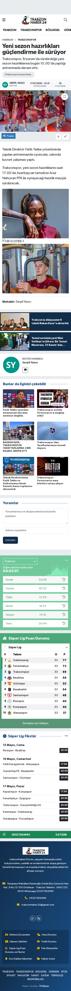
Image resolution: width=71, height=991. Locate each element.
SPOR (64, 971)
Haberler (7, 40)
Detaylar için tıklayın (35, 723)
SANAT (35, 975)
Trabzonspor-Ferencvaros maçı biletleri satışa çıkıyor (50, 480)
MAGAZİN (23, 975)
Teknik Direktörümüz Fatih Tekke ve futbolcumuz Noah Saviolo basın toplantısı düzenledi (17, 483)
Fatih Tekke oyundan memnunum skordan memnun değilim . (15, 413)
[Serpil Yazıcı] (11, 364)
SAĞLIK (45, 975)
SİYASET (11, 975)
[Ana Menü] (4, 20)
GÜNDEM (54, 971)
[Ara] (65, 20)
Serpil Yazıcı (30, 362)
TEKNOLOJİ (57, 975)
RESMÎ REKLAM (35, 979)
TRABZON (9, 30)
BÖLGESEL (53, 30)
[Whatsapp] (32, 918)
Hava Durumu (49, 934)
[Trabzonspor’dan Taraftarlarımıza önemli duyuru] (52, 430)
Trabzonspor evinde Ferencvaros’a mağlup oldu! (50, 413)
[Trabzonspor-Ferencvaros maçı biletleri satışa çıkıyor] (52, 466)
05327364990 (37, 898)
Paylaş (10, 136)
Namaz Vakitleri (18, 941)
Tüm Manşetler (49, 948)
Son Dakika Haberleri (20, 958)
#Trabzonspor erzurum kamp (18, 74)
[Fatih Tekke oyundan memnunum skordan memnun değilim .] (18, 398)
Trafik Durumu (48, 941)
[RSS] (39, 918)
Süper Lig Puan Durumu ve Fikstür (15, 950)
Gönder (10, 540)
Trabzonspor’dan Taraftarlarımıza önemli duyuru (51, 445)
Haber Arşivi (48, 958)
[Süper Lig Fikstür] (66, 736)
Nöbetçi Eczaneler (19, 934)
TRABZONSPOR (31, 30)
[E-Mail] (25, 370)
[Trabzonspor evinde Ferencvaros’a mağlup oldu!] (52, 398)
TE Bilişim (44, 986)
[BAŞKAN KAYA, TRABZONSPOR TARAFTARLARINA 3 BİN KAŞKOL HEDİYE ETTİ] (18, 430)
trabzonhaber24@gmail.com (38, 904)
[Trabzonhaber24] (34, 20)
